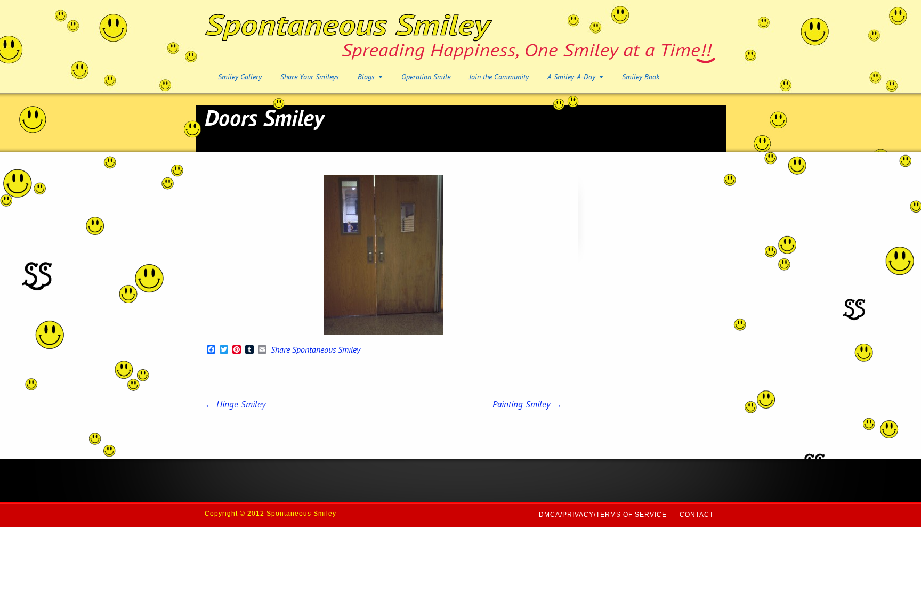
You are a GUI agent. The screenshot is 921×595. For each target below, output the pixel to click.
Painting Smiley (527, 405)
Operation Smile (425, 77)
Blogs (366, 77)
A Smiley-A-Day (571, 77)
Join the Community (499, 77)
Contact (697, 514)
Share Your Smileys (309, 77)
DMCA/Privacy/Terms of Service (603, 514)
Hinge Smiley (235, 405)
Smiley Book (640, 77)
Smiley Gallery (240, 77)
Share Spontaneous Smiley (315, 351)
